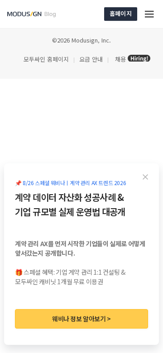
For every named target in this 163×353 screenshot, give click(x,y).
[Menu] (150, 14)
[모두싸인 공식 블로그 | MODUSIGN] (42, 14)
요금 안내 (91, 59)
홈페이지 (121, 13)
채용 (120, 59)
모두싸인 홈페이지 (45, 59)
